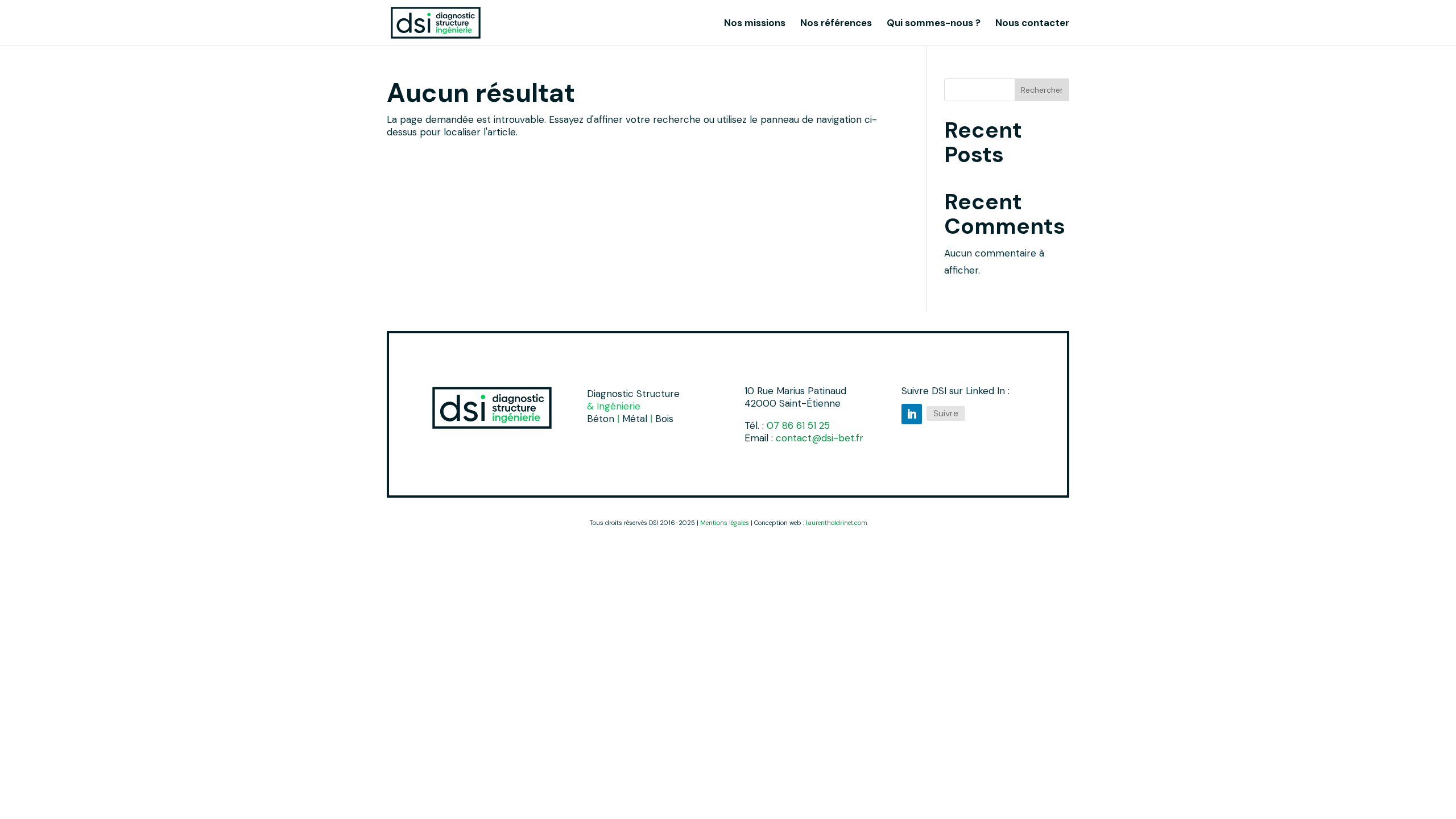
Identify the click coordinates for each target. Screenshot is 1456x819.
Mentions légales (724, 523)
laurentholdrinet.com (836, 523)
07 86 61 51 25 (798, 425)
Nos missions (754, 24)
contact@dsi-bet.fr (819, 438)
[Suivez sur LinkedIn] (911, 414)
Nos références (836, 24)
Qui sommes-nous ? (934, 24)
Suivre (945, 413)
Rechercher (1042, 90)
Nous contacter (1032, 24)
